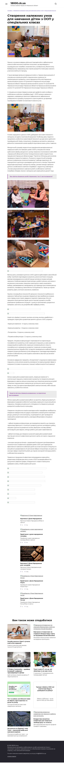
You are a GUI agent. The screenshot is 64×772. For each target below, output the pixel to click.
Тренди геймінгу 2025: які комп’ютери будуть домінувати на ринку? (45, 688)
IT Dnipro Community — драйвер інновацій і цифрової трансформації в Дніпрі (18, 671)
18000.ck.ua (18, 3)
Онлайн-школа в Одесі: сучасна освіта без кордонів (18, 642)
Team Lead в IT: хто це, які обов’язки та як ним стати (43, 670)
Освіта (11, 54)
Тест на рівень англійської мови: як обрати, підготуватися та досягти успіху (18, 700)
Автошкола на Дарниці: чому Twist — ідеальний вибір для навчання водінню (17, 730)
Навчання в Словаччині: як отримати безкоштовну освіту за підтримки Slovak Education (44, 633)
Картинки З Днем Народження (31, 518)
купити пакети (11, 756)
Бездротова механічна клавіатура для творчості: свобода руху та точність (43, 720)
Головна (9, 10)
